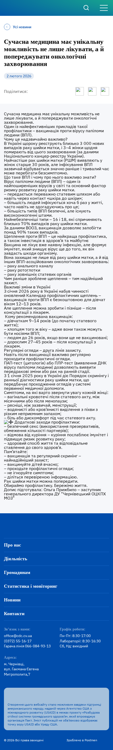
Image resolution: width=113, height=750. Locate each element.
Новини (12, 599)
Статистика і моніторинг (30, 586)
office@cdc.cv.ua (18, 635)
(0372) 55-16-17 (18, 641)
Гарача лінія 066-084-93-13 (27, 646)
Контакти (14, 613)
